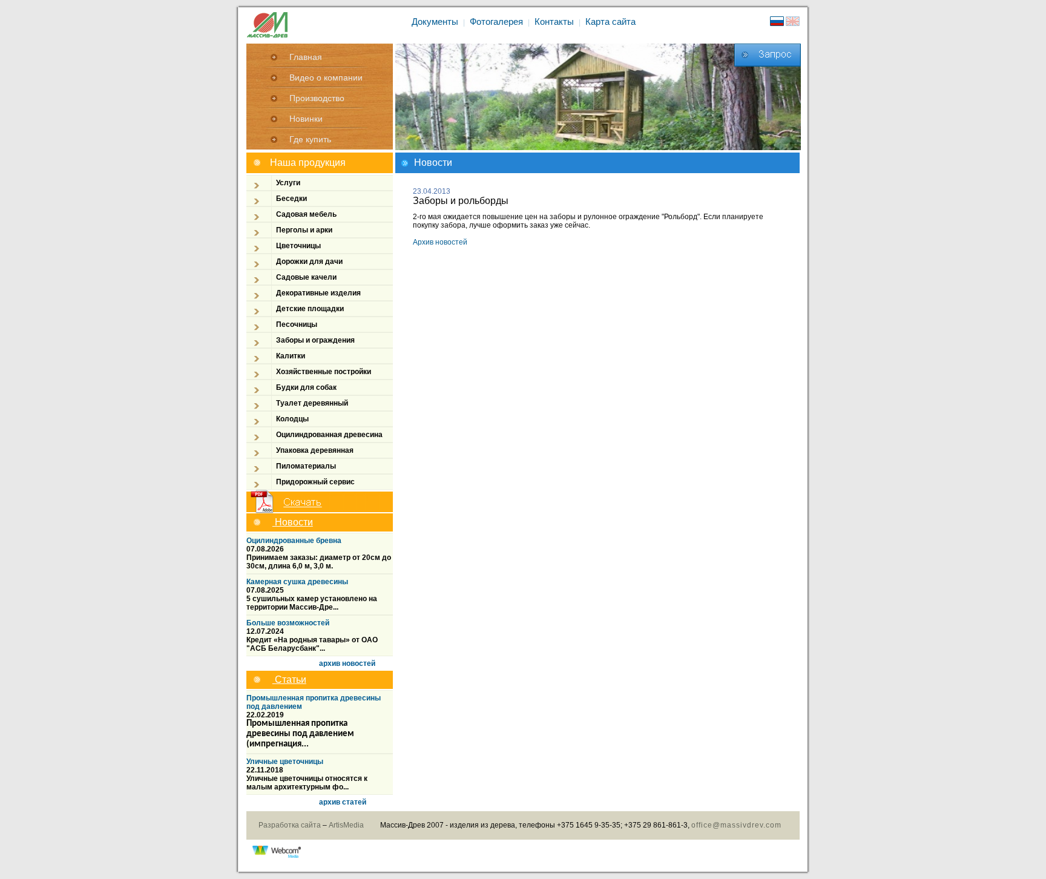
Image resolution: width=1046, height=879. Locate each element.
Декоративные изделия (318, 293)
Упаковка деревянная (315, 450)
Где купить (310, 139)
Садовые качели (306, 277)
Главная (305, 57)
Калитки (290, 356)
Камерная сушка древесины (297, 582)
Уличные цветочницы (284, 761)
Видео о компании (326, 77)
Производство (316, 98)
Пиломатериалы (306, 466)
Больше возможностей (287, 623)
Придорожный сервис (315, 482)
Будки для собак (306, 387)
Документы (435, 21)
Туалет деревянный (312, 403)
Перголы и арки (304, 230)
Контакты (554, 21)
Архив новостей (440, 242)
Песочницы (296, 324)
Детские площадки (310, 309)
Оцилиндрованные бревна (293, 540)
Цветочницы (298, 246)
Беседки (291, 198)
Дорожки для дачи (309, 261)
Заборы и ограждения (315, 340)
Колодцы (292, 419)
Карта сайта (610, 21)
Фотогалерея (496, 21)
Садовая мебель (306, 214)
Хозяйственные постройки (323, 371)
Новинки (306, 118)
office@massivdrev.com (736, 825)
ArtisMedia (346, 825)
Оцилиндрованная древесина (329, 434)
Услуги (288, 183)
